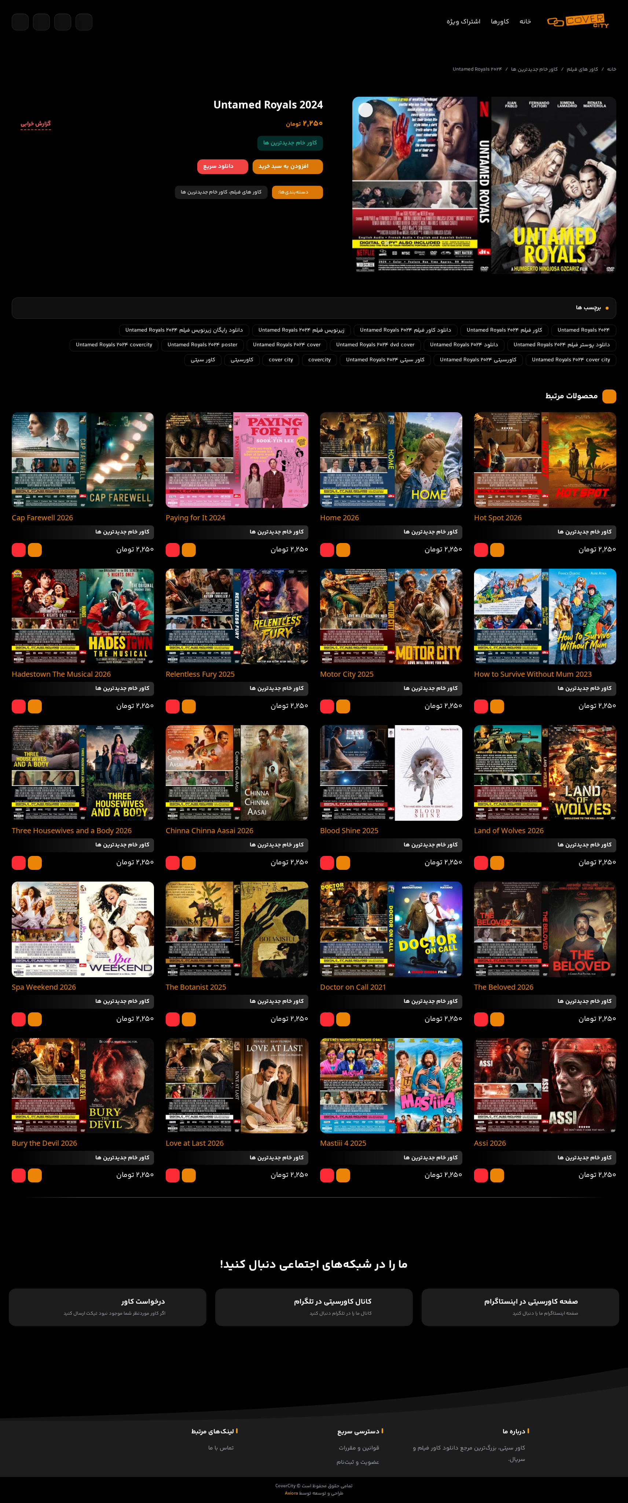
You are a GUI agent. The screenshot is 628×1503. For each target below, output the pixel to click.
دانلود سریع (218, 166)
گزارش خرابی (36, 124)
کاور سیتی (203, 360)
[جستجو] (20, 22)
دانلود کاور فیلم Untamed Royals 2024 (405, 330)
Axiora (291, 1493)
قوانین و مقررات (359, 1448)
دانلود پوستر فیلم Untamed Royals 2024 (562, 345)
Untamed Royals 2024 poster (203, 345)
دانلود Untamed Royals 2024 (464, 345)
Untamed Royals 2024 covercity (114, 345)
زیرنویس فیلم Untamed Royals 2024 (301, 330)
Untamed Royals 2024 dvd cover (375, 345)
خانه (525, 22)
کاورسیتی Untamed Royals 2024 (478, 360)
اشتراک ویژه (464, 22)
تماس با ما (221, 1448)
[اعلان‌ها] (62, 22)
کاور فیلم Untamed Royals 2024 (504, 330)
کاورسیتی (242, 360)
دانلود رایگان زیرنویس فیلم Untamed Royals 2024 (184, 330)
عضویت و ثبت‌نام (358, 1462)
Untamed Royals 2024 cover (287, 345)
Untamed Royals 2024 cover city (571, 360)
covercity (319, 360)
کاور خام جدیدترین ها (534, 69)
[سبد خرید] (41, 22)
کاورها (500, 22)
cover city (281, 360)
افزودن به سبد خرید (283, 166)
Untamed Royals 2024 (584, 330)
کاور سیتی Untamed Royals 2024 (385, 360)
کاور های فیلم (582, 69)
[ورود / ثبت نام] (84, 22)
